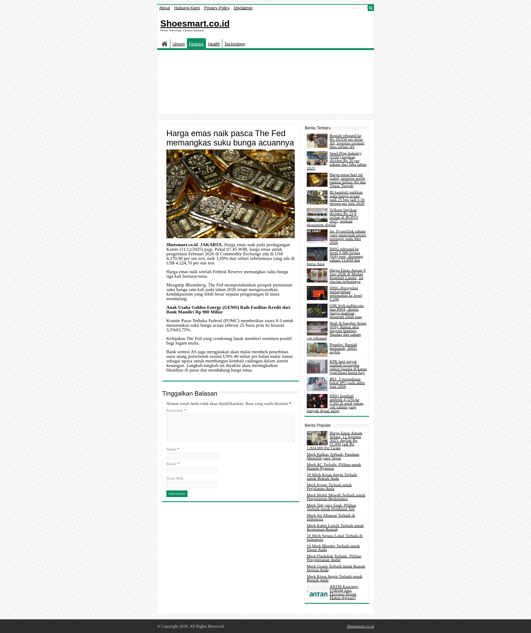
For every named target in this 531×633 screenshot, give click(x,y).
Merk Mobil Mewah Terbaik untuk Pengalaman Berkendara (336, 497)
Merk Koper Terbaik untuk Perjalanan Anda (329, 487)
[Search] (371, 8)
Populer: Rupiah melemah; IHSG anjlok (343, 348)
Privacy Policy (217, 8)
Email (173, 463)
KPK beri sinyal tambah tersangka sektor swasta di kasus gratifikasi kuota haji (348, 367)
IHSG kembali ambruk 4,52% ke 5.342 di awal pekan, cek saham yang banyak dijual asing (335, 403)
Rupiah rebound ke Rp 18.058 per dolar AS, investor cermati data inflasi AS (347, 141)
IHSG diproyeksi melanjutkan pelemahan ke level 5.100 (346, 293)
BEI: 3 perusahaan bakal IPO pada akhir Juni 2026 (347, 383)
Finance (196, 44)
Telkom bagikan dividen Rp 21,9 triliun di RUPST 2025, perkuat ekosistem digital (332, 217)
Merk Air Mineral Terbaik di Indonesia (331, 517)
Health (214, 44)
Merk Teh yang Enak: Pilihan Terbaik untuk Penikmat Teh (331, 507)
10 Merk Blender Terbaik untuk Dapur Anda (333, 548)
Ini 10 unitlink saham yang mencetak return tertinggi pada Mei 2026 (348, 237)
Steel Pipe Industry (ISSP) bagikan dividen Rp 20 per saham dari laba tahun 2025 (337, 160)
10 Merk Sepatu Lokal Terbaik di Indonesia (335, 537)
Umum (179, 44)
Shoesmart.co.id (195, 23)
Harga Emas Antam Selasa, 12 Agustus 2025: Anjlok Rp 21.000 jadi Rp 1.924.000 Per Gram (334, 440)
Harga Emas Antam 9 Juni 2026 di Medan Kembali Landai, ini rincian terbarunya (347, 276)
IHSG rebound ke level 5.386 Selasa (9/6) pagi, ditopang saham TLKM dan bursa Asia (335, 256)
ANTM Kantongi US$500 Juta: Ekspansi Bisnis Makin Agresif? (344, 592)
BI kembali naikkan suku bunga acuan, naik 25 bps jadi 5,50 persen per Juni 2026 (347, 198)
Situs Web (174, 478)
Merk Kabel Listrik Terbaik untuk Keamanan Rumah (335, 527)
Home (164, 43)
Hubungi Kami (187, 8)
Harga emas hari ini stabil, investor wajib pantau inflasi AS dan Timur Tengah (348, 180)
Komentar (176, 410)
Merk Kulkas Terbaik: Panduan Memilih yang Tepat (333, 456)
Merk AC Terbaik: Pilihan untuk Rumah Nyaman (334, 466)
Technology (234, 44)
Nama (172, 449)
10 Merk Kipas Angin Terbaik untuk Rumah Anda (332, 476)
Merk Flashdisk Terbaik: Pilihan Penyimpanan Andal (334, 558)
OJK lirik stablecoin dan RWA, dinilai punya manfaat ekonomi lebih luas (347, 311)
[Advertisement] (265, 83)
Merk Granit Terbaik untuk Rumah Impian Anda (336, 568)
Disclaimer (243, 8)
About (164, 8)
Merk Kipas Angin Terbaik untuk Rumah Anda (334, 578)
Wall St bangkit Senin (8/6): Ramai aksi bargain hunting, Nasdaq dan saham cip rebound (336, 330)
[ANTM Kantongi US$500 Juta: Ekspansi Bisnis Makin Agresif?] (317, 592)
